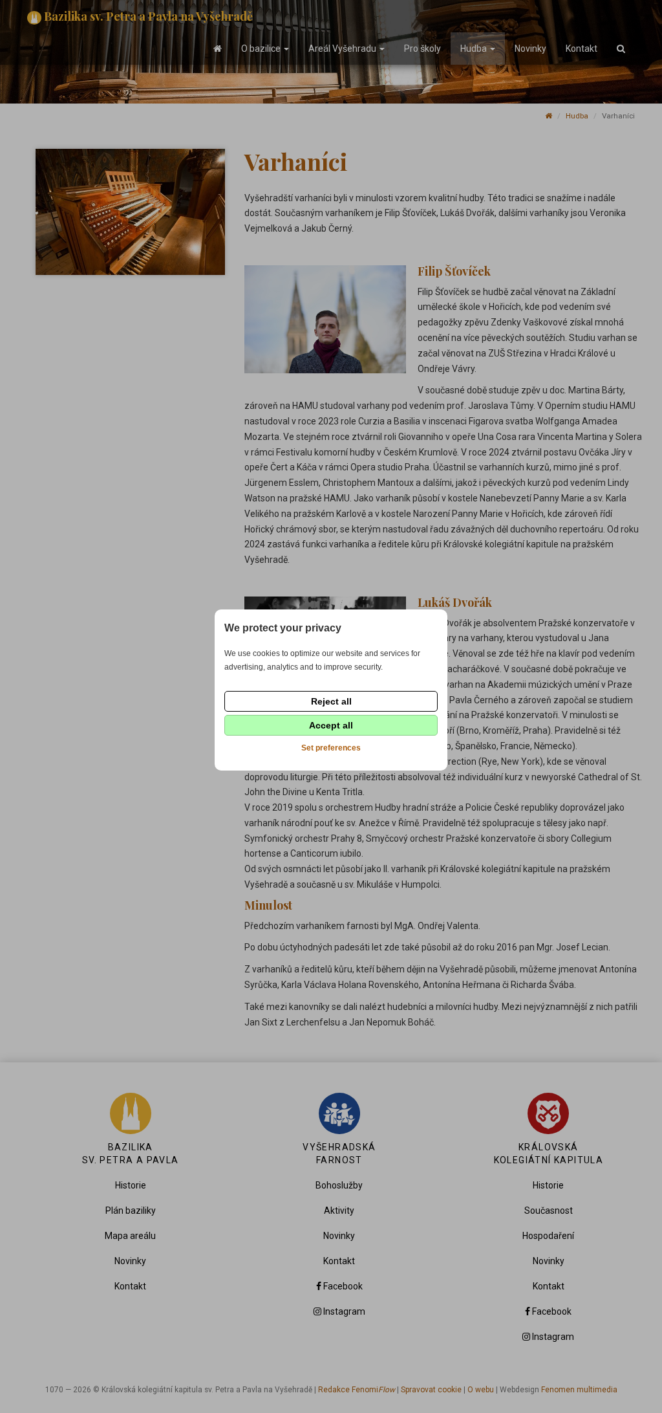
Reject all (331, 701)
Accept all (331, 725)
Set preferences (331, 747)
